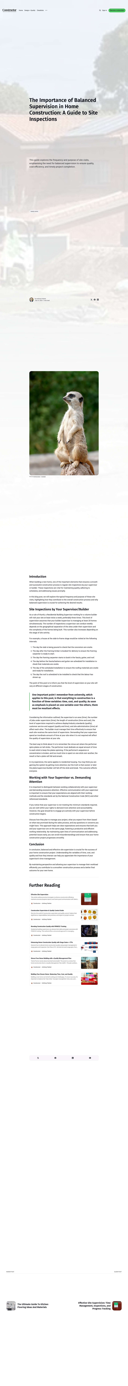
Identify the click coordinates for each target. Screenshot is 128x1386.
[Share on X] (90, 299)
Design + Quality (29, 10)
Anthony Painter (41, 298)
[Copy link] (90, 1058)
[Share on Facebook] (93, 299)
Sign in (104, 10)
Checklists (40, 10)
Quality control (34, 211)
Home (21, 10)
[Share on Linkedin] (97, 299)
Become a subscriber (117, 10)
